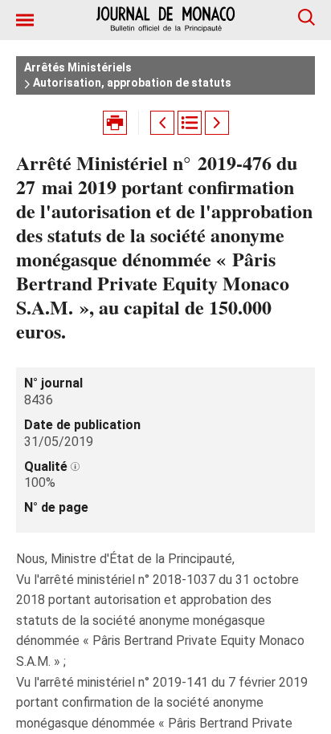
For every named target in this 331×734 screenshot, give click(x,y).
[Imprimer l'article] (115, 123)
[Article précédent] (162, 123)
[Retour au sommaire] (190, 123)
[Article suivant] (217, 123)
